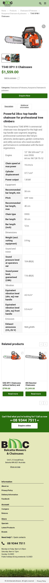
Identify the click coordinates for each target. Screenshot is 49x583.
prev (41, 344)
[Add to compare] (18, 78)
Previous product (41, 403)
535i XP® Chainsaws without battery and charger (12, 385)
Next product (45, 403)
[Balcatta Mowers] (7, 3)
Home (4, 11)
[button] (44, 26)
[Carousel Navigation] (43, 344)
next (45, 344)
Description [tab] (9, 106)
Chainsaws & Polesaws (28, 11)
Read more (13, 393)
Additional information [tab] (24, 106)
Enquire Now (24, 95)
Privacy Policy (41, 581)
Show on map (15, 467)
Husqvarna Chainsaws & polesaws (14, 13)
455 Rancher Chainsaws (31, 384)
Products (13, 11)
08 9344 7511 (24, 420)
